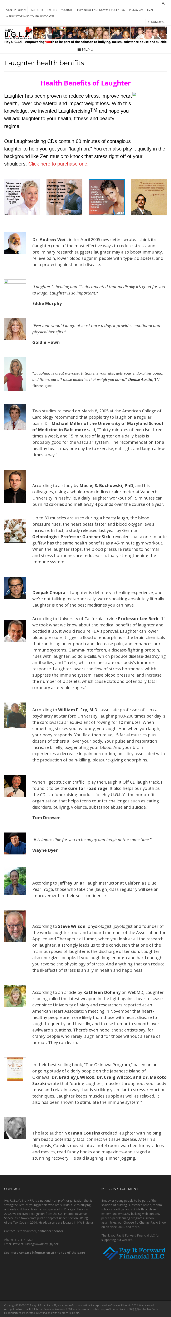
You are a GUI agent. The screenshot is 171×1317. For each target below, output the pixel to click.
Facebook (36, 10)
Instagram (136, 10)
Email (150, 10)
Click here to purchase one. (58, 164)
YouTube (67, 10)
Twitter (52, 10)
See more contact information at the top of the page (44, 1253)
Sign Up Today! (16, 10)
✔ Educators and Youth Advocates (30, 16)
